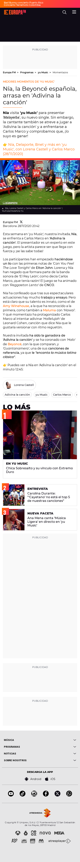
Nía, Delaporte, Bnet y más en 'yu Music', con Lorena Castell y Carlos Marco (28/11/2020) (39, 149)
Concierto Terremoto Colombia (22, 4)
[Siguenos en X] (57, 795)
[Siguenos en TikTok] (22, 795)
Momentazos (60, 72)
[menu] (74, 11)
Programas (27, 72)
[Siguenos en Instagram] (34, 795)
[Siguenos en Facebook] (46, 795)
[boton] (58, 740)
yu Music (43, 72)
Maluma (49, 310)
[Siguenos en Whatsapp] (69, 795)
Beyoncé (15, 344)
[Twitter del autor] (21, 222)
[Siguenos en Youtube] (11, 795)
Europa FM (9, 72)
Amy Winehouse (16, 306)
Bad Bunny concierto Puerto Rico (23, 2)
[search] (64, 12)
